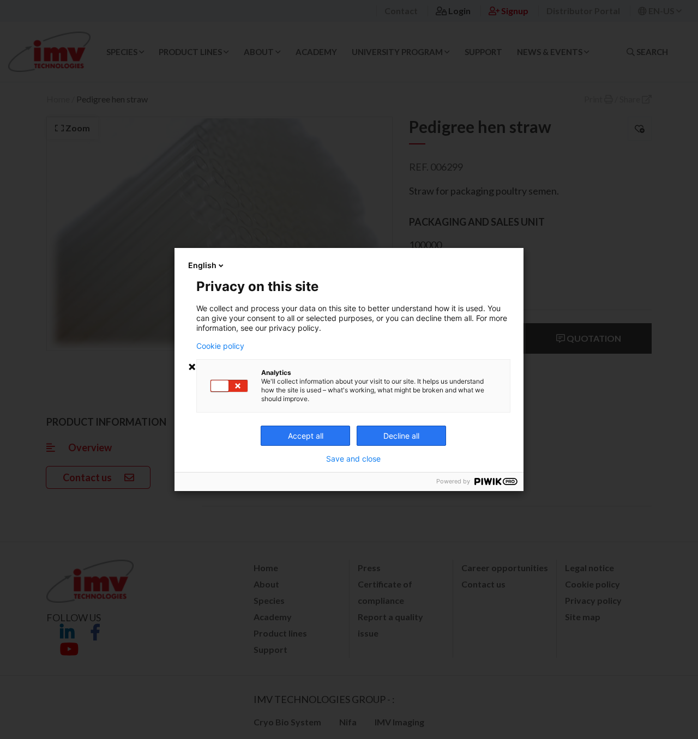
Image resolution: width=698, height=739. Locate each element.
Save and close (353, 459)
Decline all (401, 435)
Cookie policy (220, 346)
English (202, 265)
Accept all (305, 435)
